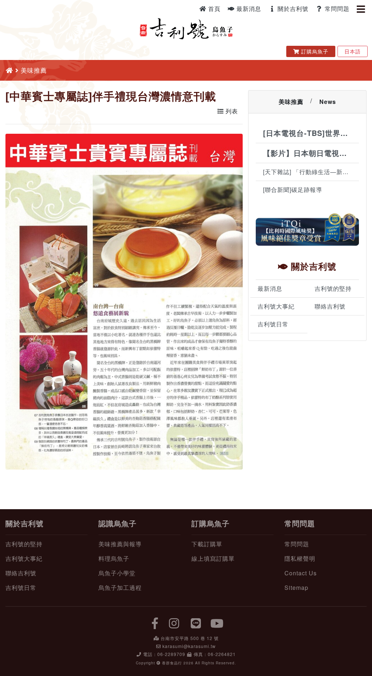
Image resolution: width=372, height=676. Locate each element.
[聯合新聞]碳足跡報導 (292, 189)
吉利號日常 (273, 324)
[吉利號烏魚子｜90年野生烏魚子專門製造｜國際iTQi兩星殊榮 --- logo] (186, 27)
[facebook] (155, 622)
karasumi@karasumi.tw (189, 646)
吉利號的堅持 (333, 288)
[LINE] (196, 622)
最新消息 (248, 8)
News (327, 101)
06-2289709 (171, 654)
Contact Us (300, 573)
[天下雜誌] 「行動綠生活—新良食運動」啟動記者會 (311, 172)
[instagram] (174, 622)
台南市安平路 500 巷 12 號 (190, 638)
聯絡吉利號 (330, 306)
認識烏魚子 (117, 523)
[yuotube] (217, 622)
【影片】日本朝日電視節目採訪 (311, 153)
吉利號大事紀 (276, 306)
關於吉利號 (292, 8)
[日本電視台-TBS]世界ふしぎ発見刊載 (311, 133)
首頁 (213, 8)
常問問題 (336, 8)
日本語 (352, 51)
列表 (231, 111)
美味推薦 (291, 101)
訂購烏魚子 (315, 51)
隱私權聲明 (299, 558)
